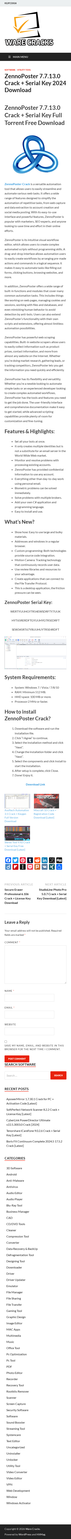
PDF (9, 1366)
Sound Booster (15, 1422)
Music (10, 1341)
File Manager (14, 1292)
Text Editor (13, 1441)
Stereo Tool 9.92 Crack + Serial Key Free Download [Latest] (17, 846)
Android (11, 1174)
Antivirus (12, 1186)
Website (10, 1024)
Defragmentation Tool (20, 1255)
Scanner (11, 1397)
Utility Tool (24, 70)
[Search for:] (35, 1075)
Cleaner (11, 1230)
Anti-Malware (15, 1180)
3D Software (14, 1168)
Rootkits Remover (17, 1391)
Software (10, 70)
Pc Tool (10, 1360)
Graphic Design (16, 1317)
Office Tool (13, 1348)
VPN (9, 1484)
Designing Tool (15, 1261)
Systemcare (13, 1434)
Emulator (12, 1286)
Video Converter (16, 1472)
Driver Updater (15, 1279)
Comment (12, 942)
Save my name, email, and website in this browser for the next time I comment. (34, 1047)
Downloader (14, 1267)
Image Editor (14, 1323)
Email (10, 1007)
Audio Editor (14, 1193)
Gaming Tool (14, 1310)
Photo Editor (14, 1372)
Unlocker (12, 1459)
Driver (10, 1273)
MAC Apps (13, 1329)
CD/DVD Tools (15, 1224)
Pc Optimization (16, 1354)
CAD (9, 1217)
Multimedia (13, 1335)
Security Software (17, 1410)
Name (9, 990)
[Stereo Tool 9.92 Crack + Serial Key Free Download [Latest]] (17, 833)
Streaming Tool (15, 1428)
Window (11, 1497)
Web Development (18, 1490)
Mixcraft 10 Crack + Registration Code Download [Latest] (45, 814)
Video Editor (14, 1478)
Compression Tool (17, 1236)
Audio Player (14, 1199)
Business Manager (17, 1211)
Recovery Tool (15, 1385)
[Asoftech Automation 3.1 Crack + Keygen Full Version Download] (17, 801)
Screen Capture (16, 1403)
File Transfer (14, 1304)
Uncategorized (15, 1447)
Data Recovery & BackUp (22, 1248)
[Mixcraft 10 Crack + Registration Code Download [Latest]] (46, 801)
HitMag (41, 1534)
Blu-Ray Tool (14, 1205)
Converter (12, 1242)
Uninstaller (13, 1453)
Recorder (12, 1379)
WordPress (25, 1534)
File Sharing (13, 1298)
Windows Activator (18, 1503)
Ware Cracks (32, 1528)
